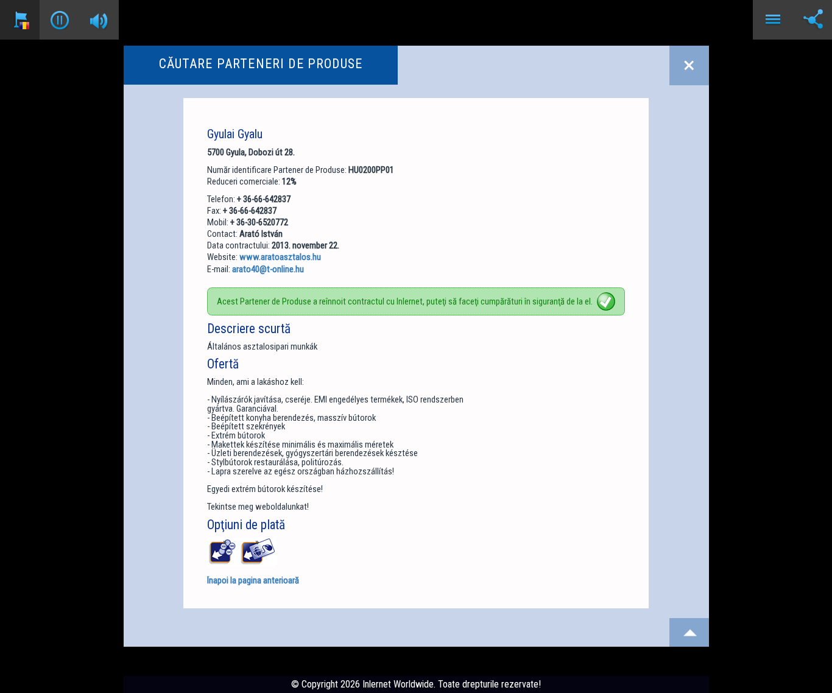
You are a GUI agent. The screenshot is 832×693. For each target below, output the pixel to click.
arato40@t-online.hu (268, 269)
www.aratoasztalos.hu (280, 257)
